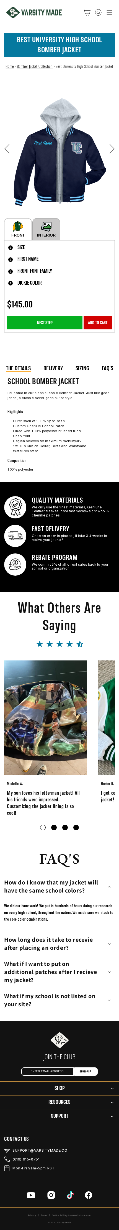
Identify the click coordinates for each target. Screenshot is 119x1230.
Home (10, 66)
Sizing (82, 369)
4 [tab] (76, 827)
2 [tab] (54, 827)
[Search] (98, 12)
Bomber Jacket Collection (35, 66)
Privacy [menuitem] (32, 1215)
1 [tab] (43, 827)
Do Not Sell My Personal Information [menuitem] (71, 1215)
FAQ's (107, 369)
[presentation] (59, 248)
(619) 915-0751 (26, 1159)
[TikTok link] (70, 1196)
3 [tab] (65, 827)
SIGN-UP (85, 1071)
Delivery (53, 369)
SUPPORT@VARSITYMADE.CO (39, 1150)
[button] (109, 12)
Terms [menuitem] (44, 1215)
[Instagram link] (51, 1196)
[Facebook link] (88, 1196)
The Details (18, 369)
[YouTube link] (31, 1196)
